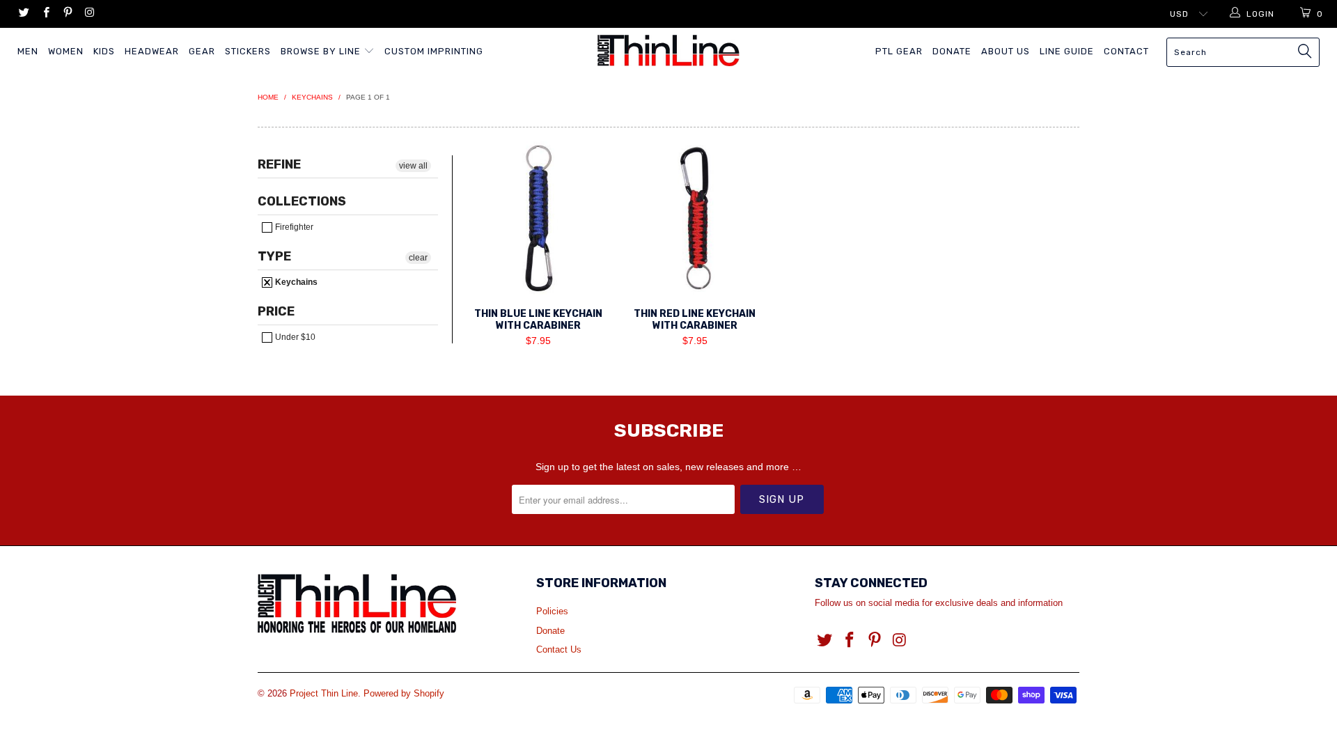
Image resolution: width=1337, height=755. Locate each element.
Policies (552, 611)
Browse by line (322, 51)
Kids (104, 51)
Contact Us (558, 649)
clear (418, 258)
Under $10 (294, 337)
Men (27, 51)
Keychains (295, 282)
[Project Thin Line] (668, 50)
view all (413, 166)
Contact (1126, 51)
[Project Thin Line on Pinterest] (67, 14)
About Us (1005, 51)
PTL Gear (899, 51)
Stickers (248, 51)
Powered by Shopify (403, 693)
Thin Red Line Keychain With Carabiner (694, 218)
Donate (951, 51)
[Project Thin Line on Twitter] (23, 14)
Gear (202, 51)
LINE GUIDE (1067, 51)
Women (66, 51)
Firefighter (293, 227)
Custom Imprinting (433, 51)
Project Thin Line (324, 693)
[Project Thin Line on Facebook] (45, 14)
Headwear (152, 51)
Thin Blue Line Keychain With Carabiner (538, 218)
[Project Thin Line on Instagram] (89, 14)
